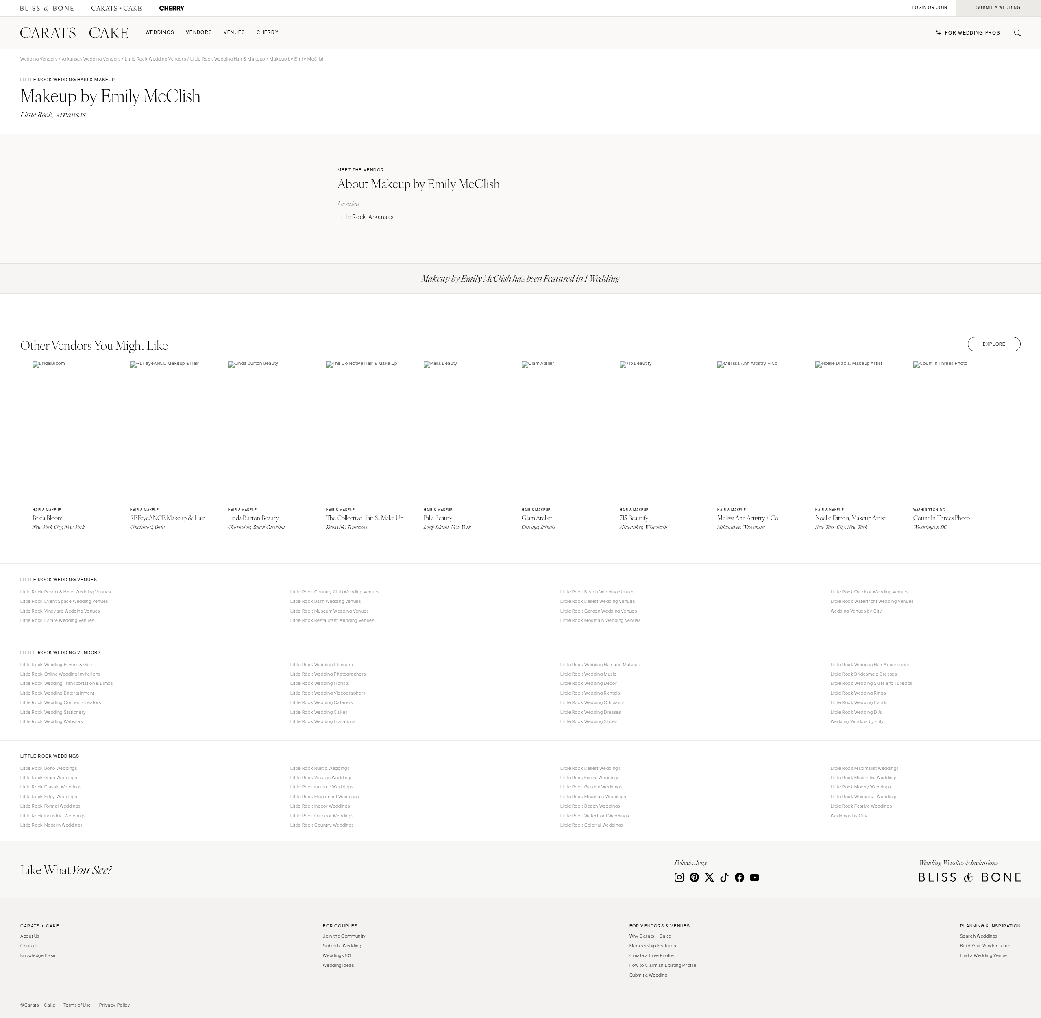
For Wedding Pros (972, 33)
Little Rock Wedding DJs (856, 712)
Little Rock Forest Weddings (589, 777)
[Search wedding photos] (171, 8)
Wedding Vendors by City (857, 721)
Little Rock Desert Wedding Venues (597, 601)
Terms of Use (77, 1005)
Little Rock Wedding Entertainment (57, 693)
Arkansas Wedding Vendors (91, 58)
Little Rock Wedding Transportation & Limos (66, 683)
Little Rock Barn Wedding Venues (325, 601)
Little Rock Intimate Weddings (321, 786)
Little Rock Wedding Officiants (592, 702)
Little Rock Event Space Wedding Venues (64, 601)
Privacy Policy (115, 1005)
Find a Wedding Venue (983, 955)
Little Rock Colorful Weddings (591, 825)
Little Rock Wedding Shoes (588, 721)
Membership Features (652, 945)
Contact (28, 945)
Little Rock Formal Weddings (50, 806)
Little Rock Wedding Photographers (328, 673)
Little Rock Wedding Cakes (319, 712)
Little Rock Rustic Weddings (319, 768)
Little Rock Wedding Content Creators (60, 702)
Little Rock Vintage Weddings (321, 777)
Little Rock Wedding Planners (321, 664)
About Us (29, 936)
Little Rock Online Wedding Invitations (60, 673)
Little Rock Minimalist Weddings (864, 777)
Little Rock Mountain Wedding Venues (600, 620)
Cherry (268, 32)
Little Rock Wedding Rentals (590, 693)
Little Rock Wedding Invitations (323, 721)
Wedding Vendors (38, 58)
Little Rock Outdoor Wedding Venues (869, 591)
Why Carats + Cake (650, 936)
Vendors (199, 32)
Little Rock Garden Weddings (591, 786)
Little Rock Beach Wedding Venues (597, 591)
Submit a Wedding (342, 945)
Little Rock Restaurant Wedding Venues (332, 620)
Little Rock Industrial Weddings (53, 815)
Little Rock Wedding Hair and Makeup (600, 664)
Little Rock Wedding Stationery (53, 712)
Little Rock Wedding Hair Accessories (870, 664)
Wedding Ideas (338, 965)
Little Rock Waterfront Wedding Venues (872, 601)
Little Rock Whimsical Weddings (864, 796)
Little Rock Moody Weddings (861, 786)
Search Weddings (978, 936)
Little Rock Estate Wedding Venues (57, 620)
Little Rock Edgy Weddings (48, 796)
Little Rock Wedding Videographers (328, 693)
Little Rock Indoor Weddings (320, 806)
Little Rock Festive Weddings (861, 806)
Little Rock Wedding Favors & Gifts (56, 664)
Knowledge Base (38, 955)
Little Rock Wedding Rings (858, 693)
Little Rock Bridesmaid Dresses (864, 673)
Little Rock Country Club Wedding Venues (334, 591)
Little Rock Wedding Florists (319, 683)
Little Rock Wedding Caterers (321, 702)
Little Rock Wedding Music (588, 673)
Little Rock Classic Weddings (51, 786)
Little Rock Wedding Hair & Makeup (227, 58)
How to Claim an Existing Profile (663, 965)
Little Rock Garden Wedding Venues (598, 611)
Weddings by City (849, 815)
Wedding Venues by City (856, 611)
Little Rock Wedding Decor (588, 683)
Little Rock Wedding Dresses (590, 712)
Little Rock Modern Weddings (51, 825)
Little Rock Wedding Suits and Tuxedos (872, 683)
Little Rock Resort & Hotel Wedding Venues (65, 591)
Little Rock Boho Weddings (48, 768)
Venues (235, 32)
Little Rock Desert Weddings (590, 768)
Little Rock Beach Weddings (590, 806)
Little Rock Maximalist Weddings (865, 768)
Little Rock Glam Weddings (48, 777)
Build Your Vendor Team (985, 945)
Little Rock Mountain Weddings (593, 796)
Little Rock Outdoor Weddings (322, 815)
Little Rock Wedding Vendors (155, 58)
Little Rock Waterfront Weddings (594, 815)
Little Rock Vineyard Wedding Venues (60, 611)
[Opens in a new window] (47, 8)
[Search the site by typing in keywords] (1014, 33)
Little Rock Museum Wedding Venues (329, 611)
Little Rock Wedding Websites (51, 721)
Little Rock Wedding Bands (859, 702)
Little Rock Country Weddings (322, 825)
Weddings (160, 32)
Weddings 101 (337, 955)
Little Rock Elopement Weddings (324, 796)
